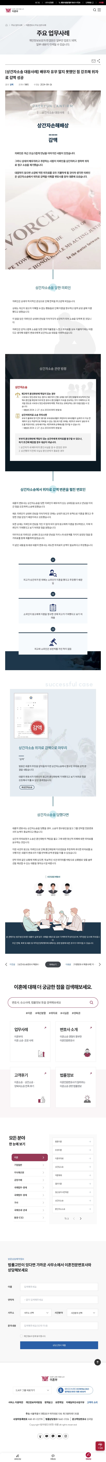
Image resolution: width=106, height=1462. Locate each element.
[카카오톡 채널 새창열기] (53, 1436)
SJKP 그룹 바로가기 (25, 1390)
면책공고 (49, 1402)
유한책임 (59, 1402)
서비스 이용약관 (15, 1402)
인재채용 (88, 2)
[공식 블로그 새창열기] (47, 1436)
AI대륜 (101, 2)
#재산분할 (40, 1013)
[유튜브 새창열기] (59, 1436)
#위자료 (53, 1013)
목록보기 (53, 964)
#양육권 (76, 1013)
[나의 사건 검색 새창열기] (40, 1436)
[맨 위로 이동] (97, 1362)
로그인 (37, 2)
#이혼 (29, 1013)
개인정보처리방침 (34, 1402)
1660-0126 (70, 2)
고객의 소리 (92, 1402)
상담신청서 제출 (59, 1345)
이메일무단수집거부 (75, 1402)
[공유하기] (98, 61)
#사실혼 (64, 1013)
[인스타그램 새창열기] (66, 1436)
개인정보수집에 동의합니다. (35, 1336)
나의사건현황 (49, 2)
